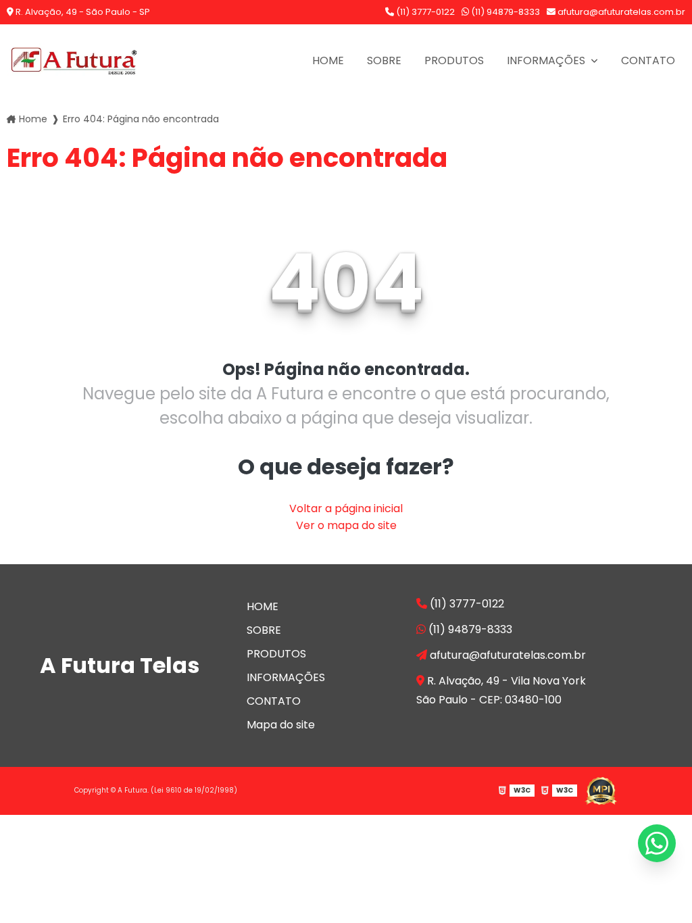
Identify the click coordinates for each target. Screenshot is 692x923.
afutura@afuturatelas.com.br (620, 11)
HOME (328, 60)
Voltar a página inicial (346, 508)
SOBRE (384, 60)
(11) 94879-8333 (504, 11)
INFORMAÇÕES (547, 60)
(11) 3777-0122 (424, 11)
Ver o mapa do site (346, 525)
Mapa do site (281, 724)
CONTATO (648, 60)
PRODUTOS (454, 60)
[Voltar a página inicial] (74, 60)
